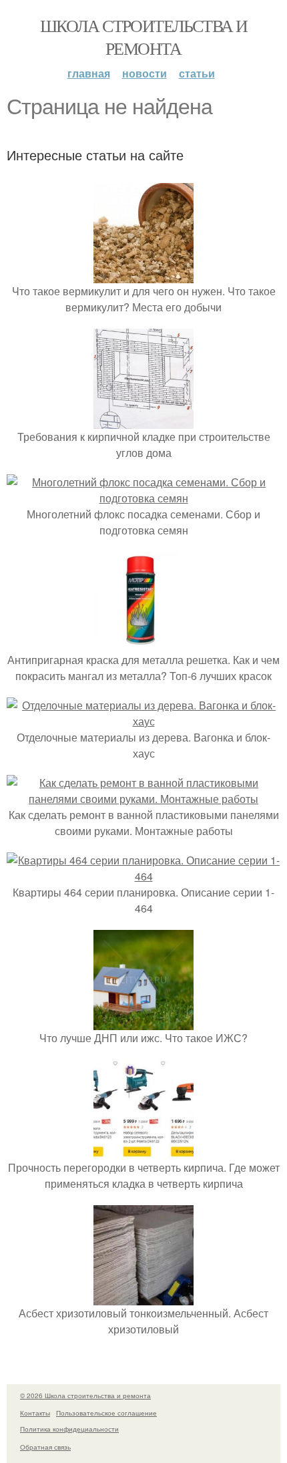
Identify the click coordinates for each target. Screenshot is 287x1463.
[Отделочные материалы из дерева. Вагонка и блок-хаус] (143, 721)
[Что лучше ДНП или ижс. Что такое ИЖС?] (143, 1021)
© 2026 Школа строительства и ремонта (85, 1395)
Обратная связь (45, 1447)
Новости (144, 73)
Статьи (197, 73)
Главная (88, 73)
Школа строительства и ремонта (143, 36)
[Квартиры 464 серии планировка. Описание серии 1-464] (143, 876)
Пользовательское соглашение (106, 1413)
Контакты (35, 1413)
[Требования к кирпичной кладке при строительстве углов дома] (143, 420)
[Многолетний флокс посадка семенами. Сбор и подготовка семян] (143, 498)
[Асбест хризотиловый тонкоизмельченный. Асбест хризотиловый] (143, 1297)
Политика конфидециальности (69, 1429)
